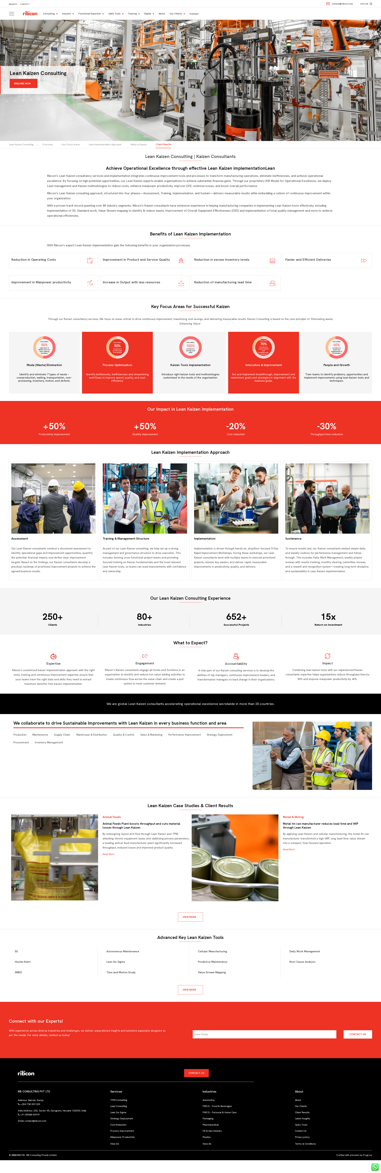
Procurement (21, 742)
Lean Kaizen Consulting (21, 144)
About (162, 13)
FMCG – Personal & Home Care (219, 1112)
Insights (13, 4)
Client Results (163, 144)
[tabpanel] (100, 857)
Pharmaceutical (211, 1124)
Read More (108, 854)
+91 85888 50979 (30, 1114)
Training (132, 13)
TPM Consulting (118, 1100)
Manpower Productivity (122, 1137)
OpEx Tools (114, 13)
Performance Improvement (184, 734)
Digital (147, 13)
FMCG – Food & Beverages (217, 1106)
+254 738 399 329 (30, 1104)
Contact (24, 4)
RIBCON (21, 1155)
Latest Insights (302, 1118)
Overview (47, 144)
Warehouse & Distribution (91, 734)
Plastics (207, 1137)
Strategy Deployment (219, 734)
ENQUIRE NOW (22, 83)
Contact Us (358, 1034)
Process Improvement (122, 1130)
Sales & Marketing (151, 734)
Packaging (208, 1118)
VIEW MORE (189, 917)
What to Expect (139, 144)
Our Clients (176, 13)
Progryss (367, 1155)
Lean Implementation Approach (105, 144)
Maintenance (40, 734)
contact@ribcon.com (342, 3)
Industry (66, 13)
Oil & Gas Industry (212, 1130)
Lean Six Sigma (118, 1112)
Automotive (209, 1100)
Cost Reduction (118, 1124)
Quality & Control (123, 734)
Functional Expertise (89, 13)
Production (19, 734)
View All (114, 1143)
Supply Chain (62, 734)
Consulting (49, 13)
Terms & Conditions (305, 1143)
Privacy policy (302, 1137)
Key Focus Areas (71, 144)
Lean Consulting (118, 1106)
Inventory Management (49, 742)
